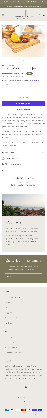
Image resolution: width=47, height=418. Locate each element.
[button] (2, 14)
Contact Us (9, 342)
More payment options (23, 109)
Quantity (5, 85)
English (22, 402)
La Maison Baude (20, 414)
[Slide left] (18, 60)
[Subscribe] (39, 276)
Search (7, 302)
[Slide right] (28, 60)
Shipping (5, 76)
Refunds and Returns (13, 318)
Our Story (9, 337)
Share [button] (6, 170)
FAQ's (7, 308)
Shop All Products (12, 297)
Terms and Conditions (14, 353)
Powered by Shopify (30, 414)
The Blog (8, 323)
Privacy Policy (11, 347)
